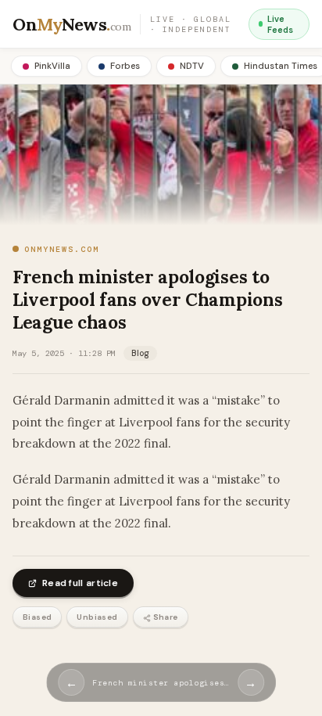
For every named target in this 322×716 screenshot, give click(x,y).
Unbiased (97, 617)
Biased (37, 617)
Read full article (80, 583)
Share (165, 617)
